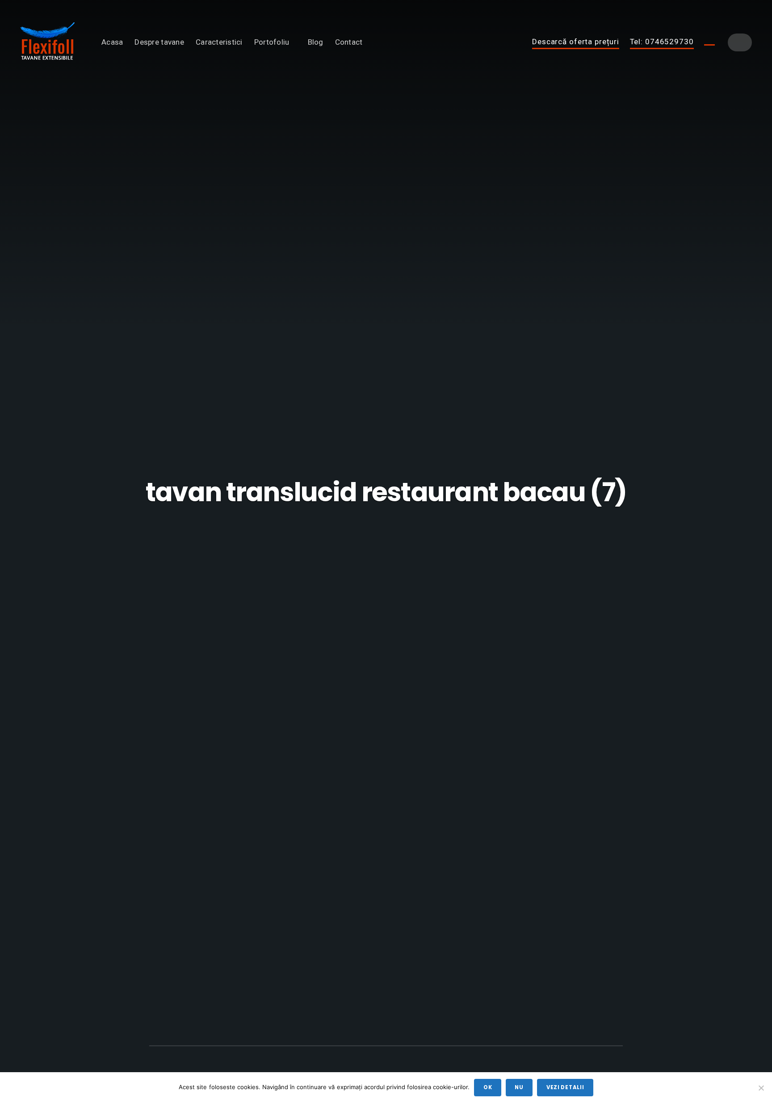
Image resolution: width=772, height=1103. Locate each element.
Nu (519, 1087)
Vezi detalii (565, 1087)
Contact (349, 42)
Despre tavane (159, 42)
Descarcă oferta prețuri (575, 42)
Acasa (112, 42)
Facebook (709, 42)
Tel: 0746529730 (662, 42)
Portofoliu (272, 42)
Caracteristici (219, 42)
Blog (315, 42)
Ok (487, 1087)
